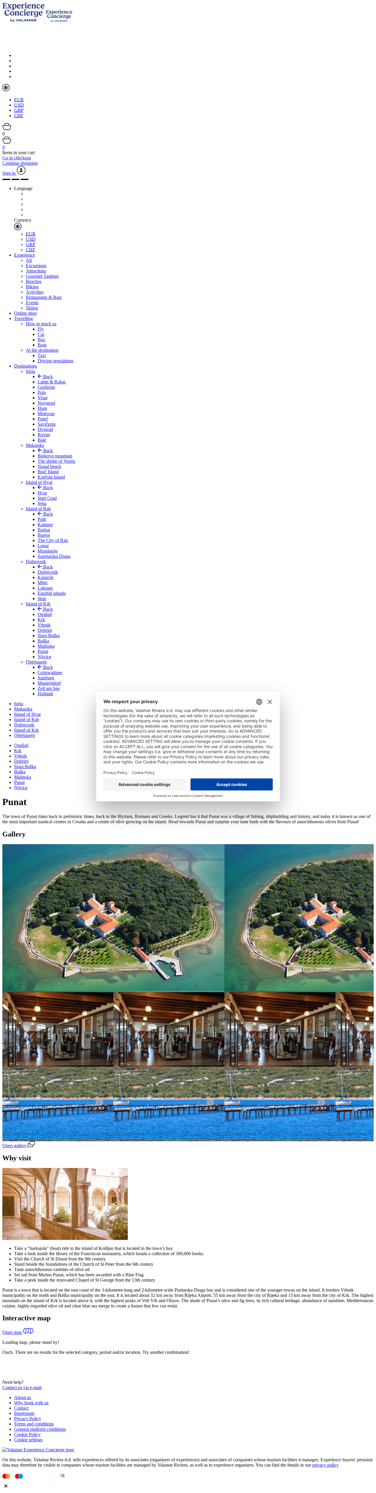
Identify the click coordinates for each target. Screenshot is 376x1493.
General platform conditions (40, 1429)
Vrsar (43, 397)
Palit (42, 519)
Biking (32, 286)
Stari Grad (47, 498)
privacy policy (325, 1464)
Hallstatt (45, 693)
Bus (41, 339)
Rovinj (44, 434)
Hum (42, 408)
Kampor (45, 524)
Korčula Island (51, 476)
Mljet (42, 582)
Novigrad (46, 402)
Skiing (32, 307)
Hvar (42, 492)
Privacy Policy (27, 1418)
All (29, 260)
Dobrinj (45, 630)
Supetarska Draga (54, 556)
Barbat (44, 529)
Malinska (46, 646)
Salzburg (46, 677)
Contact (21, 1408)
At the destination (42, 350)
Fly (41, 328)
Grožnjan (46, 387)
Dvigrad (45, 429)
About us (22, 1397)
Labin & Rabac (52, 381)
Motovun (46, 413)
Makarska (35, 445)
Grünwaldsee (50, 672)
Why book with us (31, 1402)
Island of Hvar (39, 482)
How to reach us (41, 323)
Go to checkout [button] (16, 157)
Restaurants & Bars (44, 297)
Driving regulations (55, 360)
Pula (42, 392)
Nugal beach (49, 466)
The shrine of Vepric (56, 461)
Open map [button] (12, 1332)
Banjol (44, 535)
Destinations (25, 365)
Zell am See (49, 688)
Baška (43, 640)
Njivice (44, 656)
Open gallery (15, 1145)
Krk (41, 619)
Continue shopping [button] (20, 163)
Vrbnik (44, 624)
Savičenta (47, 424)
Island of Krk (38, 603)
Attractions (36, 270)
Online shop (25, 313)
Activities (34, 291)
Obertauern (36, 661)
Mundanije (48, 550)
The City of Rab (53, 540)
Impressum (24, 1413)
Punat (43, 651)
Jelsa (42, 503)
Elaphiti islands (52, 593)
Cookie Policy (27, 1434)
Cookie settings (28, 1439)
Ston (42, 598)
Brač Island (48, 471)
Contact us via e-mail (21, 1387)
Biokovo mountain (55, 455)
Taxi (42, 355)
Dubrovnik (36, 561)
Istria (30, 371)
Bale (42, 439)
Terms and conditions (34, 1423)
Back (47, 376)
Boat (42, 344)
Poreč (43, 418)
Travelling (23, 318)
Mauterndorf (49, 683)
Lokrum (45, 587)
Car (41, 334)
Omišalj (45, 614)
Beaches (33, 281)
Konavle (45, 577)
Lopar (43, 545)
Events (32, 302)
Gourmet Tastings (42, 276)
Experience (24, 255)
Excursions (36, 265)
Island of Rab (38, 508)
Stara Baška (49, 635)
